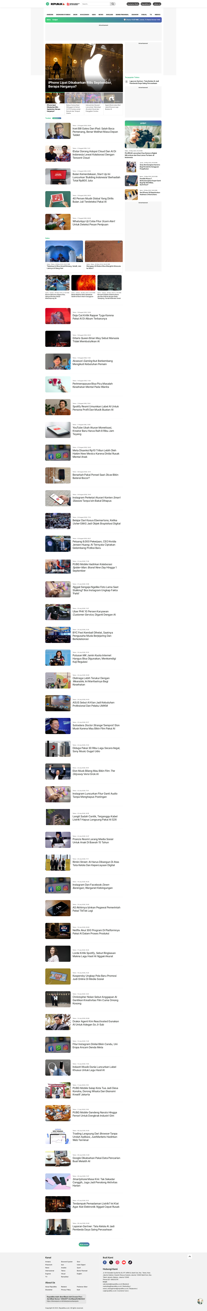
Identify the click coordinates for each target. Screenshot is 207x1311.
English (79, 1274)
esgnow (135, 14)
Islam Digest (81, 1265)
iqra (94, 14)
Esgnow (48, 1274)
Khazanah (48, 1265)
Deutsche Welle (133, 4)
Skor (78, 1262)
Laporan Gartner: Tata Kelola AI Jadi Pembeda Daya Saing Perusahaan (144, 82)
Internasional (49, 1271)
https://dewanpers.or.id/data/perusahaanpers (63, 1301)
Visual (63, 1274)
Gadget (55, 20)
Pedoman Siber (82, 1287)
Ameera (48, 1262)
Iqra (62, 1265)
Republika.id (145, 4)
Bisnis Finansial (122, 14)
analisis (109, 14)
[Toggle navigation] (47, 4)
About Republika (51, 1287)
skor (75, 14)
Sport (79, 1268)
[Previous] (49, 68)
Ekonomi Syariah (63, 14)
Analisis (63, 1268)
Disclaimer (48, 1290)
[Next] (119, 68)
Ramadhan (64, 1277)
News (47, 1268)
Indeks (157, 14)
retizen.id (157, 4)
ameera (50, 14)
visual (144, 14)
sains (47, 238)
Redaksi (64, 1287)
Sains (49, 20)
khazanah (84, 14)
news (101, 14)
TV (151, 14)
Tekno (63, 1271)
